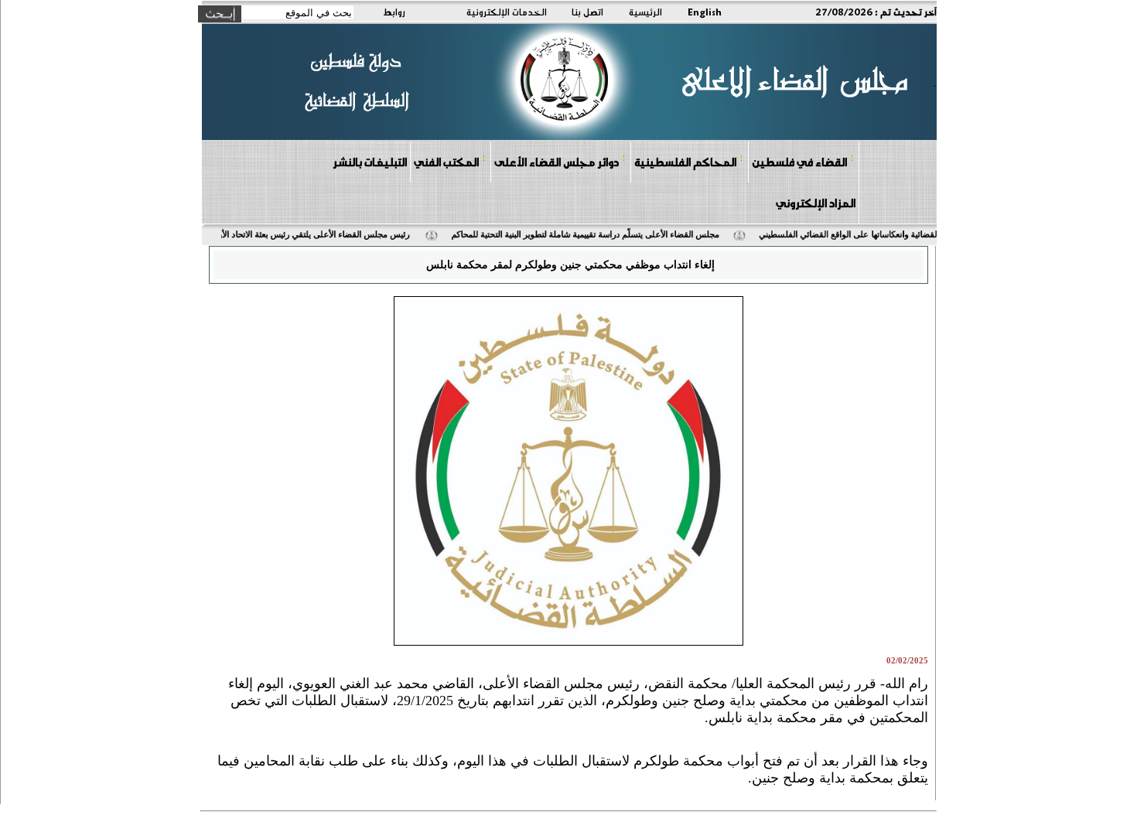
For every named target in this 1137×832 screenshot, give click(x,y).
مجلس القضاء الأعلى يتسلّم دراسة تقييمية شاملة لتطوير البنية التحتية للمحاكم (594, 234)
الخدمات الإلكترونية (506, 11)
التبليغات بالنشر (370, 161)
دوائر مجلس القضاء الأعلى (556, 161)
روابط (394, 11)
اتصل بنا (587, 11)
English (705, 11)
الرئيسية (645, 11)
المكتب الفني (446, 161)
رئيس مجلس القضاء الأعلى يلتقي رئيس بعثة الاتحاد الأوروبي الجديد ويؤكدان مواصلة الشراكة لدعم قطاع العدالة (226, 234)
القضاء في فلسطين (799, 161)
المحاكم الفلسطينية (685, 161)
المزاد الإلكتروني (815, 202)
